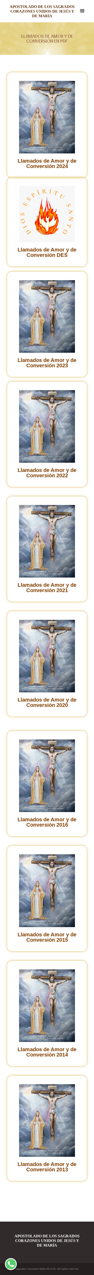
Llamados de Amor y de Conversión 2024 (47, 163)
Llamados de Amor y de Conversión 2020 (47, 702)
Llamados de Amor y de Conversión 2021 (47, 587)
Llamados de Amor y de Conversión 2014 (47, 1052)
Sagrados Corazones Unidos (31, 1269)
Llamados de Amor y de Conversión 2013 (47, 1167)
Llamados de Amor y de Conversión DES (47, 252)
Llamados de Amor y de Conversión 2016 (47, 822)
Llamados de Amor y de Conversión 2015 (47, 937)
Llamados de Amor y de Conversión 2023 (47, 363)
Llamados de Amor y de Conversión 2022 (47, 472)
